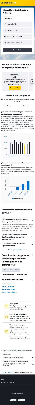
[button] (17, 24)
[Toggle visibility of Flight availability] (17, 198)
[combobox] (8, 18)
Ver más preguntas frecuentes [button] (17, 250)
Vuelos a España (7, 284)
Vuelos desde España (8, 289)
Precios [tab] (9, 106)
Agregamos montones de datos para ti (15, 361)
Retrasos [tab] (25, 106)
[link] (15, 88)
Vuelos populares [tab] (8, 274)
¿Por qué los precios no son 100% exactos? (14, 364)
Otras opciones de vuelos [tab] (11, 269)
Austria (9, 372)
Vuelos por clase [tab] (22, 274)
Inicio (4, 372)
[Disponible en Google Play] (13, 400)
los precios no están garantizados (16, 352)
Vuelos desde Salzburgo (9, 292)
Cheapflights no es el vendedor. (13, 358)
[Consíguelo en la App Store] (21, 400)
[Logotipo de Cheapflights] (7, 3)
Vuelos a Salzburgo (8, 286)
